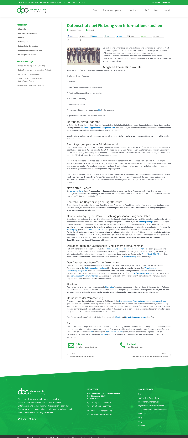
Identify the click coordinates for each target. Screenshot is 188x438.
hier (99, 110)
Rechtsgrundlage (146, 222)
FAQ (147, 10)
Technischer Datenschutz (148, 397)
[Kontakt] (122, 345)
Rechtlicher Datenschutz (148, 401)
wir (91, 332)
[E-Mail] (71, 345)
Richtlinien (109, 287)
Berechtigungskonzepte (135, 317)
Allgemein (22, 29)
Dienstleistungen (111, 10)
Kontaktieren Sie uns (114, 332)
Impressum (156, 2)
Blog (156, 10)
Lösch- (118, 317)
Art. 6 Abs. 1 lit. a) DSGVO (94, 229)
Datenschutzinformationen (96, 268)
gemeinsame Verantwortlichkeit (84, 276)
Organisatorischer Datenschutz (151, 405)
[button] (72, 36)
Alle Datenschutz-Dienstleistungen (152, 409)
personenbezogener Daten (103, 128)
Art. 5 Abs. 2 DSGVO (150, 254)
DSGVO (104, 334)
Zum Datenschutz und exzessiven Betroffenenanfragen (30, 79)
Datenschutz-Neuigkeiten (28, 46)
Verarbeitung (86, 128)
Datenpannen (23, 41)
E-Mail (79, 344)
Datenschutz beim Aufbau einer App (31, 85)
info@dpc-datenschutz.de (101, 411)
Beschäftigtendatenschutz (28, 33)
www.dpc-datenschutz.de (101, 414)
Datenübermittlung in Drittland (30, 50)
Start (95, 10)
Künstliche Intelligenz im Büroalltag (31, 65)
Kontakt (167, 10)
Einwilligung (72, 229)
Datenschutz (166, 2)
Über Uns (132, 10)
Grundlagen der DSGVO (27, 54)
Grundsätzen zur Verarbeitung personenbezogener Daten (142, 301)
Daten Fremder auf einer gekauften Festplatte (35, 70)
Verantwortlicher (77, 191)
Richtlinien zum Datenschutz (29, 74)
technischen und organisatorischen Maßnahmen (124, 249)
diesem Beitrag (130, 257)
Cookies (21, 37)
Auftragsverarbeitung (143, 273)
